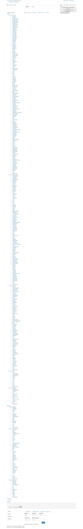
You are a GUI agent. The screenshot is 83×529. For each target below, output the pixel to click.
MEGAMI (14, 445)
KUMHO (14, 43)
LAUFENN (14, 128)
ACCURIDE (14, 481)
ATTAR (13, 88)
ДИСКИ (8, 405)
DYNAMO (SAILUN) (16, 102)
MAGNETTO (14, 489)
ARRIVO (14, 482)
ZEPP (13, 425)
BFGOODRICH (15, 93)
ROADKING (14, 150)
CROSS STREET (15, 433)
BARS (13, 91)
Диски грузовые (12, 406)
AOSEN (13, 82)
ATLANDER (14, 86)
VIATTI (13, 67)
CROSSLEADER (15, 96)
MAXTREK (14, 135)
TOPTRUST (14, 401)
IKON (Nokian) (15, 119)
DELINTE (14, 97)
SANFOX (14, 464)
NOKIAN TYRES (15, 139)
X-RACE (13, 472)
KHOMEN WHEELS (16, 443)
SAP (13, 419)
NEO (13, 449)
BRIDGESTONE (15, 21)
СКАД (13, 477)
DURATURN (14, 29)
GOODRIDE (14, 115)
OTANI (13, 348)
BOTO (13, 323)
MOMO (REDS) (15, 447)
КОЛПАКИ (9, 498)
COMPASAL (14, 23)
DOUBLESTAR (15, 27)
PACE (13, 144)
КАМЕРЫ (8, 501)
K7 (12, 442)
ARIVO (13, 84)
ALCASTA (14, 430)
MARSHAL (14, 134)
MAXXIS (14, 46)
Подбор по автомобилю (45, 511)
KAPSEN (14, 123)
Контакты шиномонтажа (14, 1)
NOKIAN (14, 51)
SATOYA (14, 155)
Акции (29, 12)
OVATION (14, 189)
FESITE (13, 292)
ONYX (13, 141)
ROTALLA (14, 57)
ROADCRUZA (15, 54)
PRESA (13, 52)
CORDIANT (14, 26)
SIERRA (13, 307)
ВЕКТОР (14, 476)
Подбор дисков (36, 511)
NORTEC (14, 415)
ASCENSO (14, 389)
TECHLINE (14, 466)
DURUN (13, 328)
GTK (13, 372)
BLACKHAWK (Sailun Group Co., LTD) (16, 321)
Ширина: (26, 513)
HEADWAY (14, 116)
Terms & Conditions (18, 526)
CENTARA (14, 212)
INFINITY (14, 41)
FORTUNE (14, 110)
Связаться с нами (10, 526)
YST (13, 473)
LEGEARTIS (14, 444)
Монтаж (47, 12)
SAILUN (13, 58)
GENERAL (14, 111)
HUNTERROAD (15, 339)
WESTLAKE (14, 168)
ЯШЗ (13, 368)
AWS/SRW (14, 409)
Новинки (25, 12)
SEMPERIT (14, 156)
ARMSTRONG (15, 85)
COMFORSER (15, 22)
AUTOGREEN (15, 90)
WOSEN (14, 364)
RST (13, 461)
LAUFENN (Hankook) (16, 129)
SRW (13, 420)
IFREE (13, 438)
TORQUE (14, 161)
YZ (12, 423)
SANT (13, 417)
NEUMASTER (15, 375)
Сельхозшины (12, 370)
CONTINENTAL (15, 24)
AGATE (13, 317)
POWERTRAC (15, 147)
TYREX (13, 312)
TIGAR (13, 62)
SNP (13, 465)
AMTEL (13, 78)
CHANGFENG (15, 289)
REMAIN (14, 455)
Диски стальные (12, 479)
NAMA (13, 138)
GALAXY (14, 391)
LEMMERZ (14, 414)
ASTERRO (14, 408)
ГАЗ (13, 426)
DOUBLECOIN (15, 100)
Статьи (23, 526)
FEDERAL (14, 30)
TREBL (13, 494)
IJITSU (13, 439)
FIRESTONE (14, 330)
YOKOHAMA (14, 69)
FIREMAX (14, 105)
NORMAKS (14, 253)
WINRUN (14, 169)
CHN (13, 410)
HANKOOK (14, 39)
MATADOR (14, 45)
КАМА (13, 74)
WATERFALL (14, 167)
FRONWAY (14, 32)
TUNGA (13, 66)
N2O (13, 448)
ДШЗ (13, 384)
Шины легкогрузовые (13, 174)
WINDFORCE (15, 68)
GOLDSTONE (15, 113)
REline (13, 454)
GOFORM (14, 35)
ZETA (13, 171)
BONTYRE (14, 94)
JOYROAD (14, 122)
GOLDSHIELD (15, 295)
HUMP (13, 411)
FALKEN (14, 104)
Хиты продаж (33, 12)
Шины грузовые (12, 285)
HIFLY (13, 117)
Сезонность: (27, 517)
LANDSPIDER (15, 127)
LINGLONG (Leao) (16, 132)
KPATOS (14, 341)
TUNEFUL (14, 362)
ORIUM (13, 303)
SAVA (13, 60)
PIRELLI (14, 146)
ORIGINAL (14, 451)
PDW (13, 453)
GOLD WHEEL (15, 484)
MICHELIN (14, 48)
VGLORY (14, 363)
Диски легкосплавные (13, 428)
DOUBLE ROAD (15, 291)
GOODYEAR (14, 37)
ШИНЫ (8, 13)
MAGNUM (14, 133)
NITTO (13, 50)
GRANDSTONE (15, 334)
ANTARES (14, 80)
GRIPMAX (14, 38)
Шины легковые (12, 15)
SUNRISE (14, 421)
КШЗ (13, 76)
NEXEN (13, 49)
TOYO (13, 63)
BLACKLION (14, 19)
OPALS (13, 143)
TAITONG (14, 271)
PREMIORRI (14, 149)
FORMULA (14, 107)
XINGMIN (14, 422)
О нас (8, 0)
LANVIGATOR (15, 242)
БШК (13, 72)
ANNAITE (14, 79)
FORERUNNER (15, 390)
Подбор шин (28, 511)
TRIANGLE (14, 65)
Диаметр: (41, 513)
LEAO (13, 245)
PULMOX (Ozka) (15, 398)
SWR (13, 493)
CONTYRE (14, 95)
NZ (13, 450)
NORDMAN (14, 140)
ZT (12, 475)
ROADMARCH (15, 151)
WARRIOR (14, 166)
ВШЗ (13, 73)
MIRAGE (14, 136)
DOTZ (13, 436)
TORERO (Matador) (16, 160)
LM (13, 488)
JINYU (13, 238)
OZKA (13, 377)
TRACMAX (14, 163)
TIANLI (13, 378)
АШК (13, 71)
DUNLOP (14, 28)
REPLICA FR (14, 459)
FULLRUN (14, 33)
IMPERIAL (14, 40)
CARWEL (14, 432)
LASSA (13, 44)
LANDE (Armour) (15, 374)
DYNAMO (14, 101)
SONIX (13, 157)
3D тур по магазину (13, 0)
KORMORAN (14, 124)
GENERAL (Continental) (17, 112)
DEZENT (14, 434)
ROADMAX (14, 352)
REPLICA (14, 458)
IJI (12, 412)
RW (13, 462)
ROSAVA (14, 56)
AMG (13, 431)
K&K (13, 441)
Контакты (19, 0)
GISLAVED (14, 34)
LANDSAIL (14, 125)
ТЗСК (13, 495)
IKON (13, 118)
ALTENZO (14, 77)
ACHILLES (14, 16)
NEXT (13, 490)
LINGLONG (14, 130)
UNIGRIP (14, 164)
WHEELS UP (14, 470)
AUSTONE (14, 89)
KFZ (13, 487)
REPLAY (14, 456)
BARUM (13, 17)
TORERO (14, 272)
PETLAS (14, 145)
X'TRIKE (14, 471)
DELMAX (14, 99)
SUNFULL (14, 158)
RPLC (13, 460)
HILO (13, 233)
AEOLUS (14, 205)
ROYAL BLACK (15, 154)
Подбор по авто (41, 12)
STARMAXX (14, 61)
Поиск (43, 522)
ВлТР (13, 172)
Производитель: (35, 517)
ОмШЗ (13, 316)
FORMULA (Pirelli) (16, 108)
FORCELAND (15, 106)
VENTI (13, 469)
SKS (10, 500)
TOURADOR (14, 162)
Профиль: (34, 513)
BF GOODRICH (15, 18)
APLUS (13, 83)
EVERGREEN (15, 223)
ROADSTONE (15, 55)
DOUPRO (14, 325)
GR (13, 437)
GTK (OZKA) (14, 373)
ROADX (13, 152)
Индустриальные (12, 387)
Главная (10, 507)
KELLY (13, 297)
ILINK (13, 121)
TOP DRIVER (14, 467)
